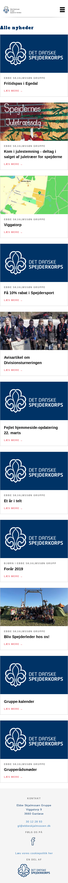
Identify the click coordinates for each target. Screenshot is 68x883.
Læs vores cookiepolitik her (34, 853)
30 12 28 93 (34, 821)
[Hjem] (12, 10)
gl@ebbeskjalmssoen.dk (34, 825)
